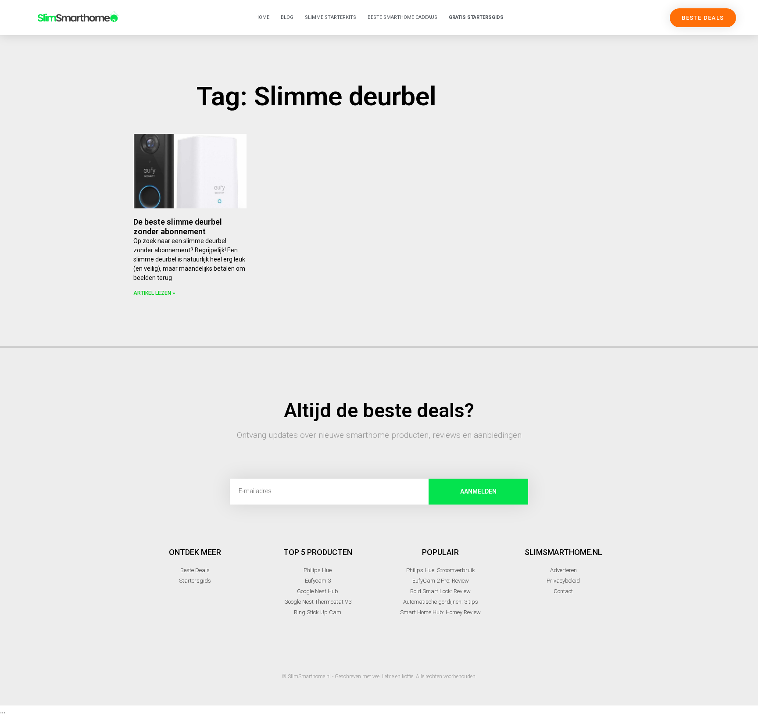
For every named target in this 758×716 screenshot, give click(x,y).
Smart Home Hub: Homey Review (440, 612)
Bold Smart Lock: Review (440, 591)
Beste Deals (195, 570)
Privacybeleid (563, 580)
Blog (287, 17)
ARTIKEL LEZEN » (154, 293)
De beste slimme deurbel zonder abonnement (177, 226)
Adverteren (563, 570)
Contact (563, 591)
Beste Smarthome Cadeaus (402, 17)
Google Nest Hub (317, 591)
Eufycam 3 (318, 580)
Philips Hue (318, 570)
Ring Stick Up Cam (317, 612)
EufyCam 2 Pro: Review (440, 580)
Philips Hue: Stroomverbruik (440, 570)
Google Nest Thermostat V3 (317, 601)
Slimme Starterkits (330, 17)
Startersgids (195, 580)
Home (262, 17)
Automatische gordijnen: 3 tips (440, 601)
